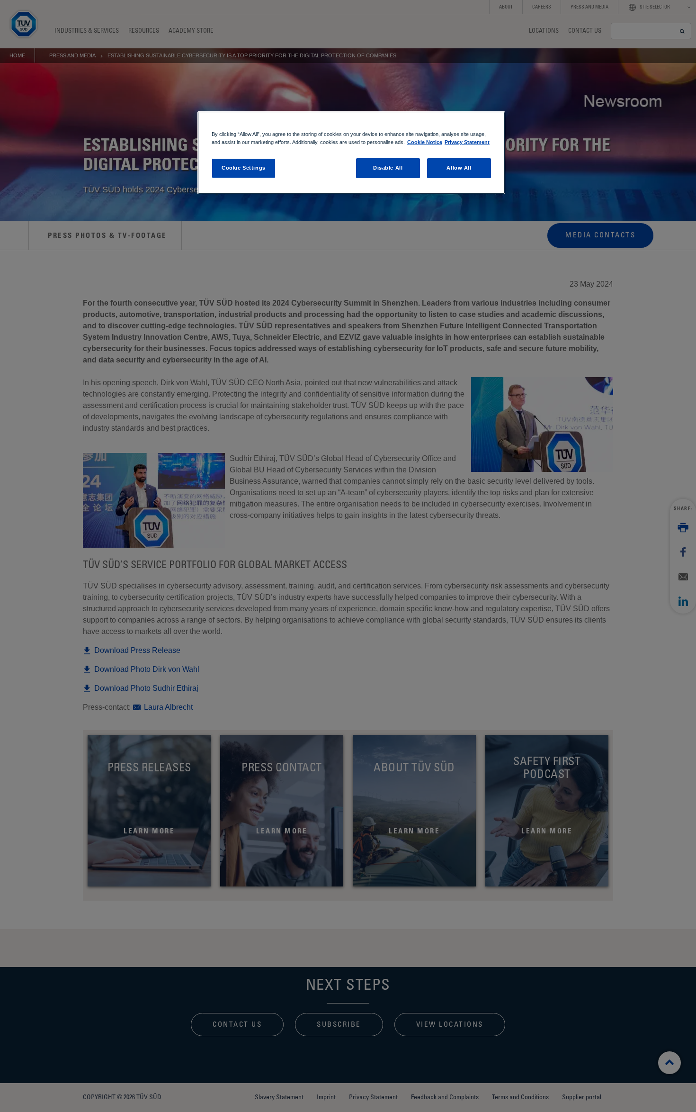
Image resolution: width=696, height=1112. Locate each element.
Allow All (458, 168)
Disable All (387, 168)
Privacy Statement (467, 142)
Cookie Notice (424, 142)
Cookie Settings (244, 168)
